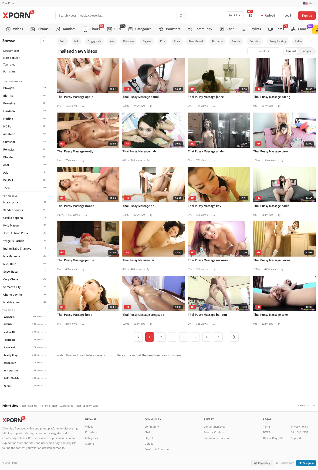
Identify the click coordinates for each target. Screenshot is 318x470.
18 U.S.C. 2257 (299, 432)
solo (62, 41)
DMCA (266, 432)
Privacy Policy (299, 427)
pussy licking (278, 41)
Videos (89, 427)
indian (299, 41)
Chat (147, 432)
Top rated (9, 64)
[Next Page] (234, 337)
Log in (288, 15)
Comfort (291, 51)
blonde (236, 41)
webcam (128, 41)
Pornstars (9, 71)
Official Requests (273, 438)
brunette (217, 41)
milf (76, 41)
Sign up (307, 15)
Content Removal (214, 427)
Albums (89, 444)
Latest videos (11, 51)
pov (162, 41)
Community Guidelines (217, 438)
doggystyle (94, 41)
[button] (313, 41)
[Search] (181, 15)
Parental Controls (214, 432)
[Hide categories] (43, 41)
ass (112, 41)
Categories (91, 438)
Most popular (11, 58)
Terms (266, 427)
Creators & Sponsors (157, 449)
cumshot (255, 41)
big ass (147, 41)
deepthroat (196, 41)
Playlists (149, 438)
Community (152, 427)
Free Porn (8, 3)
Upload (149, 444)
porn (177, 41)
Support (296, 438)
